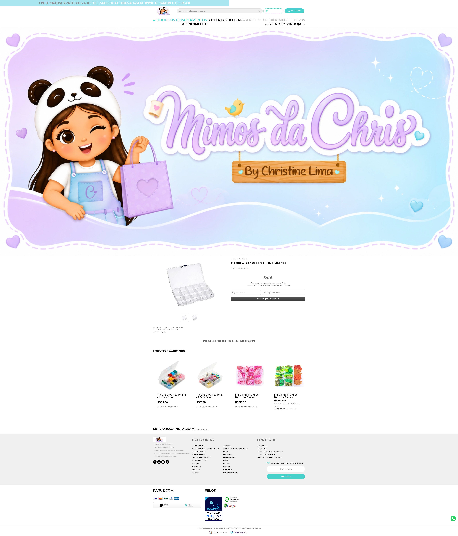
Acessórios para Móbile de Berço (205, 448)
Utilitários (243, 258)
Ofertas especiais (230, 472)
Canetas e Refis (229, 457)
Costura (226, 463)
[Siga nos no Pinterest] (167, 462)
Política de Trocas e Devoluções (270, 451)
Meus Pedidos (292, 20)
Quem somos (262, 448)
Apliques (195, 463)
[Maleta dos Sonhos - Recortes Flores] (249, 389)
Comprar (176, 415)
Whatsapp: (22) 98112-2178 (164, 447)
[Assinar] (286, 476)
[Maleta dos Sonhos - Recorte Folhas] (288, 389)
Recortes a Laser (199, 451)
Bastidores (196, 466)
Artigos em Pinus (199, 454)
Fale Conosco (262, 445)
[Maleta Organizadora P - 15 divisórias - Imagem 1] (184, 318)
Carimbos (196, 472)
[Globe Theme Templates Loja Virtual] (218, 532)
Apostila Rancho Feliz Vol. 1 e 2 (235, 448)
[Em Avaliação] (213, 509)
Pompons (227, 466)
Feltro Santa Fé (198, 445)
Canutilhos (227, 454)
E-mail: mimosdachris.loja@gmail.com (169, 450)
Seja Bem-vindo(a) (285, 24)
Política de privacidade (266, 454)
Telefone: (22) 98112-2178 (163, 444)
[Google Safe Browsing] (230, 505)
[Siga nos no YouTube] (159, 462)
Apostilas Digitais (199, 460)
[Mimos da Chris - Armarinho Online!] (164, 11)
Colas (225, 460)
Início (233, 258)
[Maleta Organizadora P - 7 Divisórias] (211, 389)
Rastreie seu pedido (259, 20)
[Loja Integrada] (239, 532)
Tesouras (196, 469)
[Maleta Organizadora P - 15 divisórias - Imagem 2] (194, 317)
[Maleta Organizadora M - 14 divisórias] (172, 389)
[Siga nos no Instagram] (163, 462)
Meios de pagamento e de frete (269, 457)
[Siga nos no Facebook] (155, 462)
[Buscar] (259, 11)
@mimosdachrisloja (202, 429)
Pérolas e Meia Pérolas (201, 457)
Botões (226, 451)
